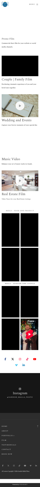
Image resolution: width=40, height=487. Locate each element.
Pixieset (24, 484)
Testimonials (9, 445)
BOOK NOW (7, 454)
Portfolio (7, 436)
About (5, 431)
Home (4, 426)
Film (4, 440)
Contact (6, 449)
